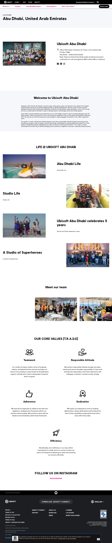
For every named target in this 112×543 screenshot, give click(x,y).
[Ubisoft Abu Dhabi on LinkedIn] (61, 64)
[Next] (109, 309)
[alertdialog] (56, 538)
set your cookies (72, 538)
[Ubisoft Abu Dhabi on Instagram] (64, 64)
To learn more (61, 538)
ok (98, 539)
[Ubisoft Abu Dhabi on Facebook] (58, 64)
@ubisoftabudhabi (56, 478)
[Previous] (3, 309)
